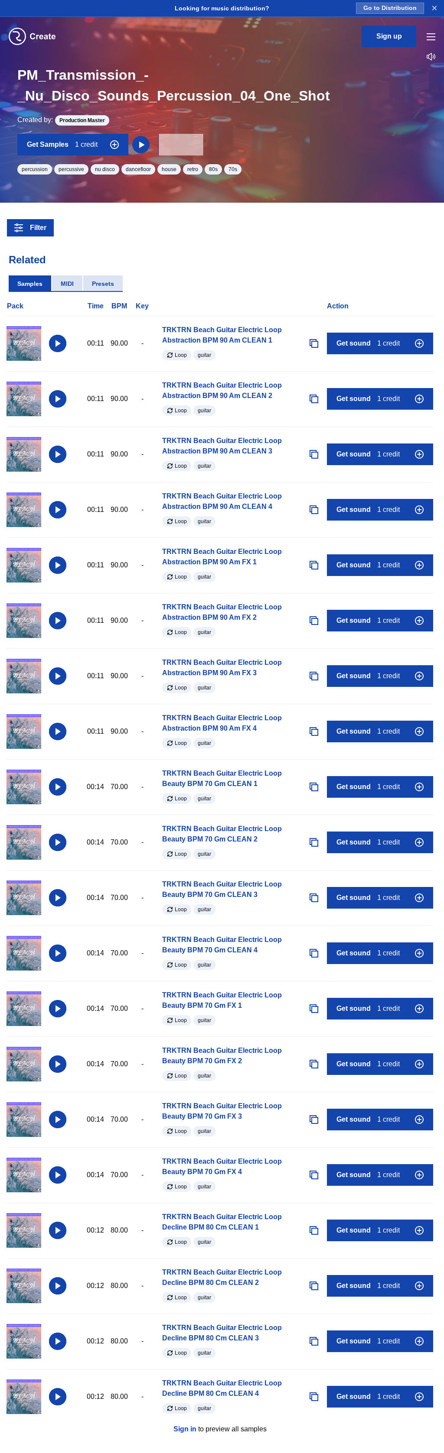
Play (57, 343)
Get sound (368, 343)
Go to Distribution (390, 8)
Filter (38, 227)
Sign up (389, 36)
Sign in (184, 1429)
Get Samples (62, 144)
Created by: (61, 119)
